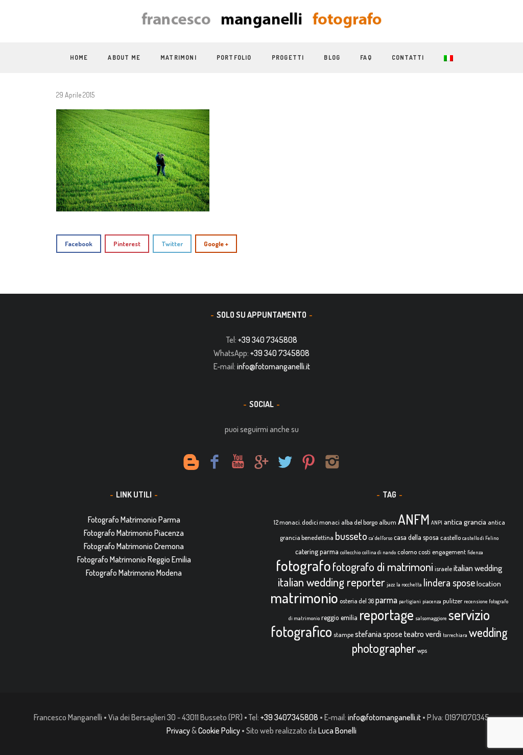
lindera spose (449, 582)
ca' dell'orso (380, 537)
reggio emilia (339, 617)
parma (386, 599)
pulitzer (452, 601)
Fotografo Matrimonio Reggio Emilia (134, 559)
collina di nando (379, 552)
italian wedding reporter (331, 581)
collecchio (350, 552)
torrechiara (455, 635)
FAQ (366, 57)
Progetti (288, 57)
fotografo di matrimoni (382, 566)
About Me (124, 57)
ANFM (414, 519)
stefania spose (378, 634)
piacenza (431, 601)
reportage (386, 614)
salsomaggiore (431, 618)
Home (79, 57)
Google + (216, 244)
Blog (332, 57)
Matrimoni (178, 57)
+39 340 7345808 (267, 340)
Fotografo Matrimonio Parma (134, 519)
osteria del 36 (357, 601)
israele (443, 568)
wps (422, 650)
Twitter (172, 244)
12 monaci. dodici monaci (307, 522)
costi (424, 552)
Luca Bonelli (337, 730)
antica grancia (465, 522)
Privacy (178, 730)
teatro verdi (422, 633)
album (387, 522)
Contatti (408, 57)
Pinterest (126, 244)
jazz (391, 584)
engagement (449, 552)
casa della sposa (416, 537)
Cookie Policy (219, 730)
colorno (407, 552)
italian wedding (478, 567)
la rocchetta (409, 584)
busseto (351, 535)
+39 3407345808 (289, 717)
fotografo (303, 565)
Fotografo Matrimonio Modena (134, 573)
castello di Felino (480, 537)
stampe (343, 634)
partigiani (410, 601)
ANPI (436, 522)
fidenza (475, 552)
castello (450, 537)
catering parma (317, 551)
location (489, 583)
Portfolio (234, 57)
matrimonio (304, 597)
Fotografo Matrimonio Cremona (134, 546)
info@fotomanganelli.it (273, 366)
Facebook (78, 244)
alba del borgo (359, 522)
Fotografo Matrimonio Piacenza (134, 533)
